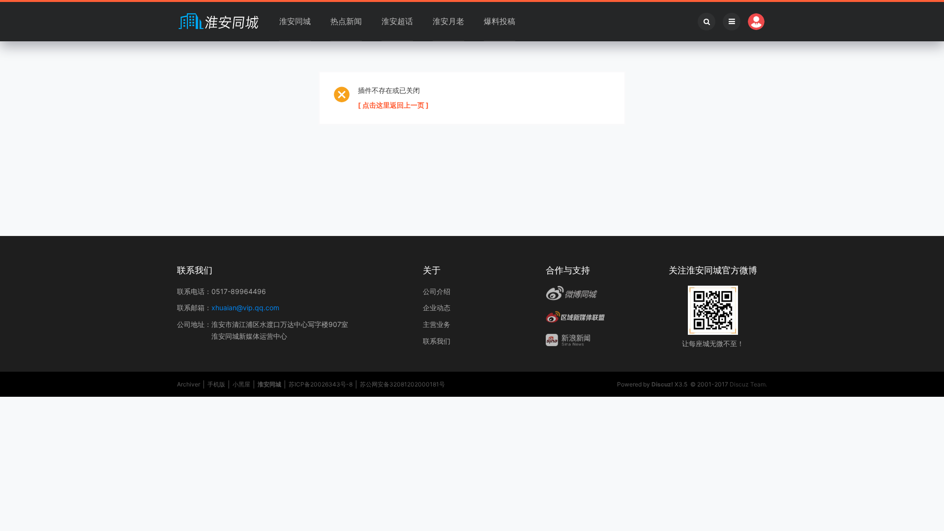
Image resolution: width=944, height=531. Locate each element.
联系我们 (436, 341)
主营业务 (436, 324)
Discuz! (662, 384)
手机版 (216, 384)
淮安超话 (397, 21)
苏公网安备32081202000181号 (402, 384)
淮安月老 (448, 21)
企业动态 (436, 307)
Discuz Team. (748, 384)
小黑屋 (241, 384)
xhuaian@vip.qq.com (245, 307)
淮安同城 (295, 21)
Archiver (188, 384)
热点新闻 (346, 21)
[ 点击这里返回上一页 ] (393, 105)
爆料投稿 (499, 21)
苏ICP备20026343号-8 (321, 384)
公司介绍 (436, 291)
